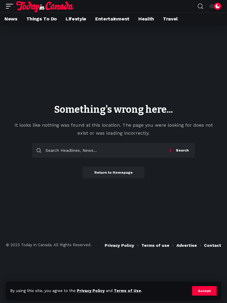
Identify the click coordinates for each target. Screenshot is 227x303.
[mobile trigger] (11, 6)
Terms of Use (127, 291)
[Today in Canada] (45, 6)
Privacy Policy (91, 291)
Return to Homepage (113, 172)
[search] (200, 6)
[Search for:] (105, 150)
